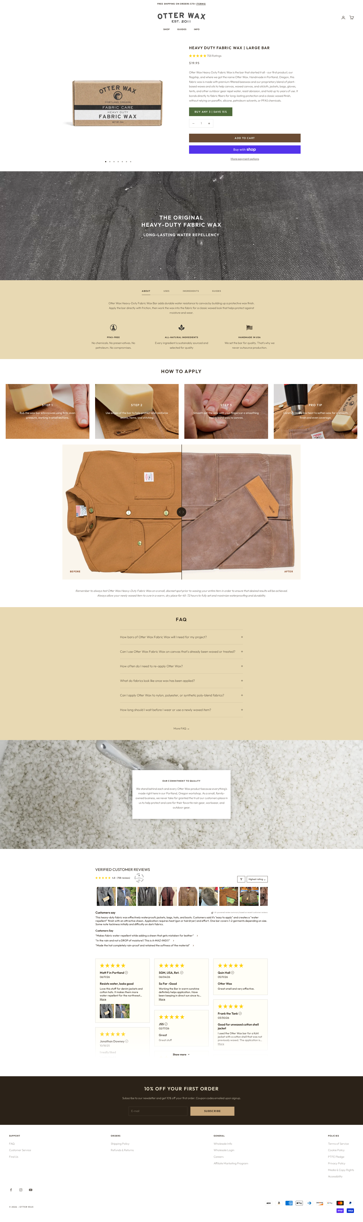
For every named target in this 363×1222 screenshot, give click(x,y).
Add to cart (245, 138)
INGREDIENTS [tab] (191, 291)
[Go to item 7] (228, 896)
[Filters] (241, 879)
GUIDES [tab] (216, 291)
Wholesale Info (223, 1143)
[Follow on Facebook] (11, 1190)
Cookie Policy (336, 1150)
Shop (166, 29)
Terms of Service (338, 1143)
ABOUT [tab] (146, 291)
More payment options (245, 159)
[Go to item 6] (208, 896)
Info (197, 29)
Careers (218, 1156)
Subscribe (212, 1111)
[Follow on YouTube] (31, 1190)
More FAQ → (182, 728)
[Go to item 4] (167, 896)
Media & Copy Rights (341, 1170)
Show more (179, 1054)
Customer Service (20, 1150)
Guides (181, 29)
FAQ (12, 1143)
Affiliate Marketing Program (231, 1163)
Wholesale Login (224, 1150)
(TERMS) (201, 3)
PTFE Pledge (336, 1156)
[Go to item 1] (106, 896)
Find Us (13, 1156)
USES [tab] (166, 291)
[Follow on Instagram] (21, 1190)
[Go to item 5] (187, 896)
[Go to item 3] (147, 896)
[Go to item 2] (126, 896)
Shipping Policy (120, 1143)
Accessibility (335, 1176)
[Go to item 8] (249, 896)
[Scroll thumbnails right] (263, 896)
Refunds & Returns (122, 1150)
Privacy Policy (336, 1163)
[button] (198, 55)
